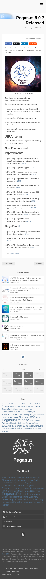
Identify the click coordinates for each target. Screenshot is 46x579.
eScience (21, 409)
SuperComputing (35, 426)
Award (18, 404)
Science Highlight (10, 423)
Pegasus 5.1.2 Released (19, 317)
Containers (8, 406)
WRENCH (27, 429)
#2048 (26, 214)
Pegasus (11, 253)
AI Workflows (11, 404)
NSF (15, 417)
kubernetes (40, 414)
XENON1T (33, 429)
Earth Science (13, 409)
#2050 (28, 221)
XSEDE (5, 431)
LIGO (4, 417)
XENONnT (40, 429)
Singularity (13, 426)
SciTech (5, 426)
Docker (36, 406)
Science (36, 421)
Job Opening (24, 415)
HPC (23, 411)
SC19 (31, 420)
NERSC (10, 417)
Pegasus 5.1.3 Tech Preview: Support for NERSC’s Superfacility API (25, 289)
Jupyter (33, 414)
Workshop (17, 428)
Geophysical (28, 409)
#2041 (33, 201)
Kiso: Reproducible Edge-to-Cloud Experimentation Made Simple (22, 299)
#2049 (25, 194)
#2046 (18, 188)
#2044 (18, 181)
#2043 (33, 208)
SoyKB (25, 426)
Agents (4, 404)
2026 (23, 369)
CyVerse (29, 407)
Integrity (29, 412)
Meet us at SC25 (16, 326)
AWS (24, 404)
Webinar (9, 429)
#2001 (31, 168)
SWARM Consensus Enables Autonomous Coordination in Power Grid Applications (25, 279)
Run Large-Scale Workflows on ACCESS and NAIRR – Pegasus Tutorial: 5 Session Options (26, 308)
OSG (33, 417)
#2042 (34, 174)
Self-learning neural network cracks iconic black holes (25, 346)
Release (17, 253)
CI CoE (37, 404)
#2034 (27, 234)
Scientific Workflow (28, 423)
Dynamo (5, 409)
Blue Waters (30, 404)
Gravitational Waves (11, 412)
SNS (20, 426)
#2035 (9, 241)
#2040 (32, 247)
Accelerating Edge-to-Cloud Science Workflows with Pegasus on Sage (27, 336)
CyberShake (20, 407)
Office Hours (23, 417)
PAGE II (39, 417)
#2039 (24, 163)
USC (3, 429)
